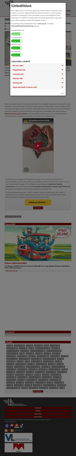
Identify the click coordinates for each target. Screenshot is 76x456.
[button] (18, 65)
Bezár (62, 93)
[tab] (38, 65)
